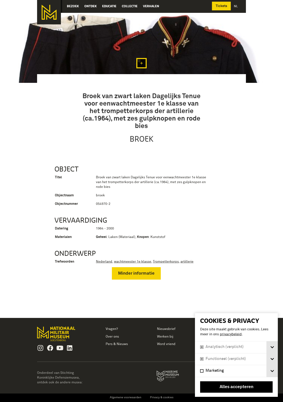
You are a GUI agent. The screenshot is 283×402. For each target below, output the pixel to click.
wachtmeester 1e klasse (132, 261)
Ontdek (90, 6)
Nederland (104, 261)
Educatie (109, 6)
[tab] (272, 347)
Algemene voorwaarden (125, 397)
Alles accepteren (236, 387)
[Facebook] (50, 348)
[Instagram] (40, 348)
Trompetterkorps (166, 261)
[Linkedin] (69, 348)
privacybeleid (231, 334)
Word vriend (166, 344)
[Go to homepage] (62, 336)
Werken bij (165, 336)
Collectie (130, 6)
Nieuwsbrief (166, 329)
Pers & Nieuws (117, 344)
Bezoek (73, 6)
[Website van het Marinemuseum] (173, 377)
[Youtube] (60, 348)
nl (236, 6)
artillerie (187, 261)
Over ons (112, 336)
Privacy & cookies (161, 397)
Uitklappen (141, 63)
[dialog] (236, 355)
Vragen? (112, 329)
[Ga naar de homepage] (49, 12)
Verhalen (151, 6)
